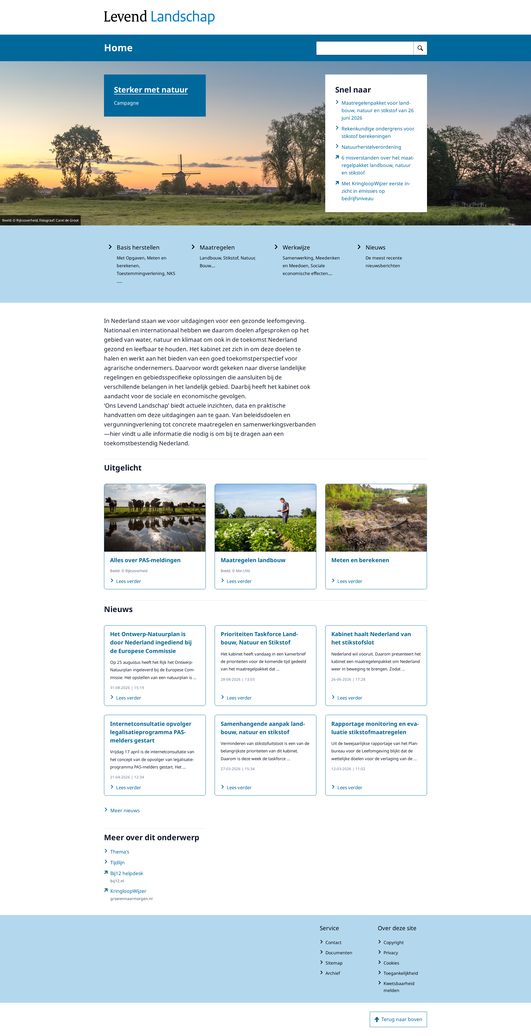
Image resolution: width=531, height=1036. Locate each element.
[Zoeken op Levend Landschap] (420, 48)
